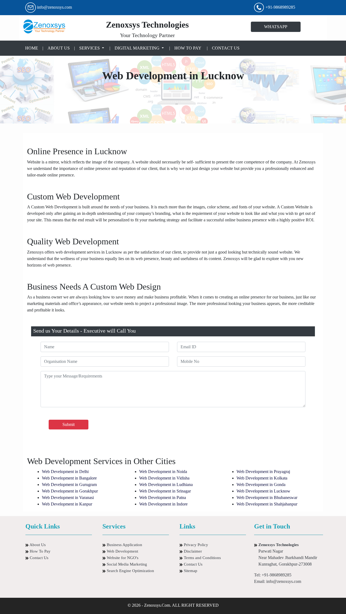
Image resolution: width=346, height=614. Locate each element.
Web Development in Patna (162, 497)
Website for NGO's (122, 558)
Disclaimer (192, 551)
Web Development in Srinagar (165, 491)
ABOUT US (59, 48)
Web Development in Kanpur (67, 504)
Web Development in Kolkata (262, 478)
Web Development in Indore (163, 504)
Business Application (124, 545)
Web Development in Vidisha (164, 478)
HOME (32, 48)
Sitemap (190, 571)
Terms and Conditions (202, 558)
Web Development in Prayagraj (263, 471)
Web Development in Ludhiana (166, 484)
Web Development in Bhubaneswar (267, 497)
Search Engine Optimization (130, 571)
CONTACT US (225, 48)
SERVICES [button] (90, 48)
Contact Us (38, 558)
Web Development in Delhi (65, 471)
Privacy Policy (195, 545)
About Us (37, 545)
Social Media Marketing (126, 564)
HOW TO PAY (187, 48)
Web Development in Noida (163, 471)
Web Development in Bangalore (69, 478)
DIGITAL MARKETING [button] (138, 48)
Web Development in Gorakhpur (70, 491)
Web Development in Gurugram (69, 484)
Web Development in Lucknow (263, 491)
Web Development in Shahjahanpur (267, 504)
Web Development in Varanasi (68, 497)
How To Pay (40, 551)
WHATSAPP (275, 26)
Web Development (122, 551)
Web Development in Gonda (261, 484)
